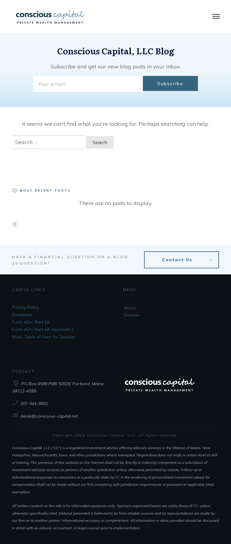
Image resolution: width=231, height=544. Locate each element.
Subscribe (170, 83)
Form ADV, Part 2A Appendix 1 (43, 329)
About (130, 307)
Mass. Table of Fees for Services (43, 337)
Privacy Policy (25, 307)
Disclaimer (22, 314)
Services (132, 315)
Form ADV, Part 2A (31, 322)
